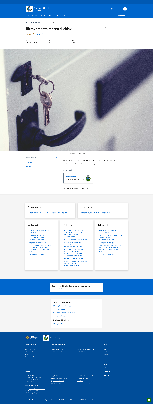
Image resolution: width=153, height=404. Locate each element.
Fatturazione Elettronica (31, 400)
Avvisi (38, 23)
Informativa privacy (82, 378)
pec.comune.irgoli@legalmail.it (33, 393)
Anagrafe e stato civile (57, 349)
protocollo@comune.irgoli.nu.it (36, 389)
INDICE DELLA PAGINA (30, 157)
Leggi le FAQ (54, 376)
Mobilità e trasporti (82, 352)
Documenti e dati (29, 357)
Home (27, 23)
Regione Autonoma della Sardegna (34, 2)
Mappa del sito (49, 400)
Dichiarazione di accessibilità (85, 383)
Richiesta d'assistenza (57, 383)
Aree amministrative (30, 352)
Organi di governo (30, 349)
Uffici (26, 354)
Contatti (61, 400)
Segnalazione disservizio (57, 381)
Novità (32, 23)
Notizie (106, 349)
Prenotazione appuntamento (59, 378)
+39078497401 (34, 385)
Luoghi (105, 364)
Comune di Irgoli (70, 176)
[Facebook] (108, 9)
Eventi (105, 367)
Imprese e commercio (57, 352)
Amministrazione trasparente (85, 376)
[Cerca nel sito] (125, 9)
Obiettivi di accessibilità (86, 400)
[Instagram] (111, 9)
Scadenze (106, 354)
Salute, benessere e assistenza (85, 349)
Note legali (80, 381)
